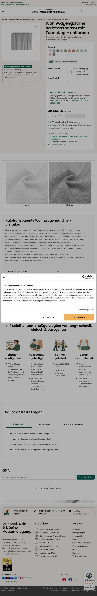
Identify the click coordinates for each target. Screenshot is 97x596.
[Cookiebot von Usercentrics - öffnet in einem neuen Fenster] (84, 277)
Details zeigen (84, 310)
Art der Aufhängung (79, 68)
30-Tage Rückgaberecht (20, 4)
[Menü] (93, 572)
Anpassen (47, 317)
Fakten (93, 591)
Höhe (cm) (52, 78)
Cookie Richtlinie (79, 588)
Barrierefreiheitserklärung (59, 591)
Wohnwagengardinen (17, 19)
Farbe (50, 47)
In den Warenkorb (74, 116)
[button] (3, 11)
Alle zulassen (79, 317)
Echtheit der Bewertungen (80, 591)
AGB (43, 588)
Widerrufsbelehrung (54, 588)
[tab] (19, 424)
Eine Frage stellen (86, 477)
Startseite (5, 19)
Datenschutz (67, 588)
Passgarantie (6, 4)
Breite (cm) (53, 68)
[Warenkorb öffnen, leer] (82, 11)
